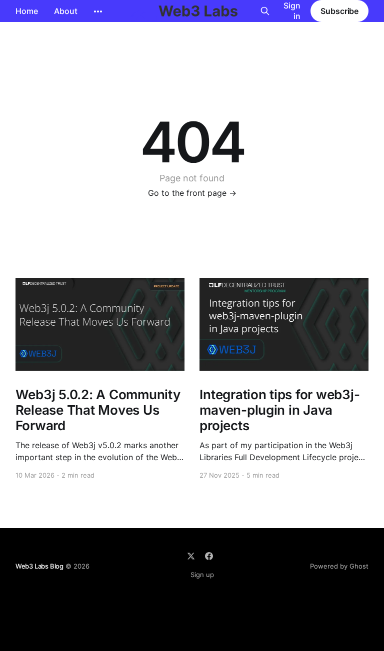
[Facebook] (209, 556)
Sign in (292, 10)
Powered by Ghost (339, 566)
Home (27, 11)
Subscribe (339, 11)
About (66, 11)
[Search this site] (265, 11)
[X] (191, 556)
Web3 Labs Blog (40, 566)
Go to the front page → (192, 193)
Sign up (202, 575)
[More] (98, 11)
